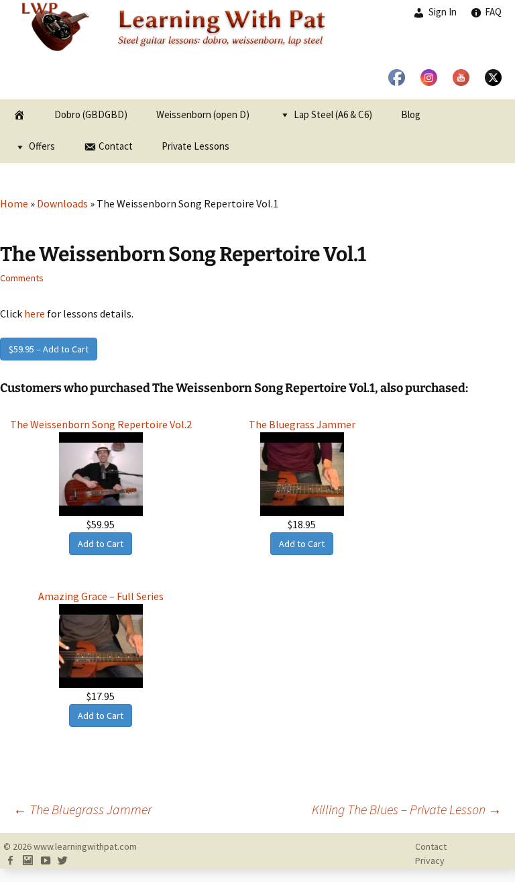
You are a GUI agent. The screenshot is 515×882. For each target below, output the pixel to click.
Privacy (430, 860)
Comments (22, 278)
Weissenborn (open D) (202, 114)
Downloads (62, 203)
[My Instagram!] (27, 860)
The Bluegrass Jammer (82, 809)
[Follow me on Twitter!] (62, 860)
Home (14, 203)
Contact (431, 846)
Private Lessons (195, 146)
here (34, 313)
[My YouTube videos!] (45, 860)
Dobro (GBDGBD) (90, 114)
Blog (410, 114)
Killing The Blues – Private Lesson (407, 809)
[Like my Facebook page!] (10, 860)
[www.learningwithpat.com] (257, 49)
